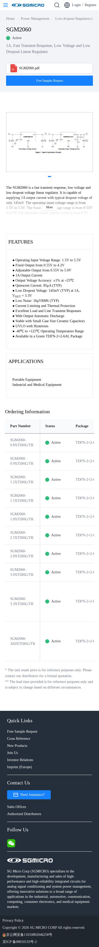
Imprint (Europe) (19, 767)
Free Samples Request (49, 80)
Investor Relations (20, 760)
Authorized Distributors (24, 814)
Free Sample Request (22, 731)
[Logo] (28, 5)
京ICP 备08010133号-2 (20, 942)
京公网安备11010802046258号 (29, 935)
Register (90, 5)
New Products (17, 746)
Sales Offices (16, 807)
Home (10, 19)
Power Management (35, 19)
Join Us (12, 753)
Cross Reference (18, 739)
